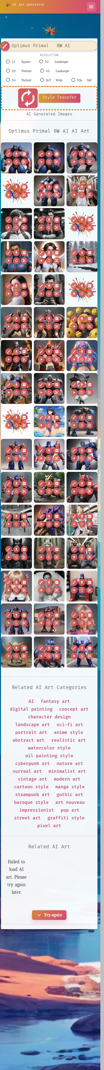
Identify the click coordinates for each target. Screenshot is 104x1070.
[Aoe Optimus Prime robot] (49, 652)
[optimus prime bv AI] (82, 586)
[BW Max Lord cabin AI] (82, 256)
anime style (68, 732)
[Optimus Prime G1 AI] (49, 454)
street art (27, 818)
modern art (67, 779)
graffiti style (66, 818)
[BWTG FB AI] (16, 289)
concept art (74, 709)
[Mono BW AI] (82, 388)
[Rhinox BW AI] (82, 487)
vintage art (32, 779)
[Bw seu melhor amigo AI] (49, 289)
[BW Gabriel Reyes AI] (16, 256)
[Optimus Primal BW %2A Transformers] (16, 190)
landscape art (32, 725)
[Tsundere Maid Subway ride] (82, 190)
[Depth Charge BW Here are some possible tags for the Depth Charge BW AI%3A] (82, 289)
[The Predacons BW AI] (49, 520)
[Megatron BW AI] (49, 388)
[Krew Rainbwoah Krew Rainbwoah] (82, 355)
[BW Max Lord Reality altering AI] (49, 256)
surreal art (27, 771)
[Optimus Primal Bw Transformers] (49, 190)
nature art (70, 763)
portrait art (31, 732)
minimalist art (67, 771)
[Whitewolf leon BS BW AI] (49, 553)
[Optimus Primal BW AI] (16, 157)
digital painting (31, 709)
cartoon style (31, 787)
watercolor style (49, 748)
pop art (70, 810)
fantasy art (55, 701)
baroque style (31, 802)
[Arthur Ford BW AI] (16, 223)
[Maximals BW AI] (16, 388)
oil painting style (49, 756)
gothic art (70, 795)
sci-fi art (70, 725)
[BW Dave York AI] (49, 223)
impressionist (36, 810)
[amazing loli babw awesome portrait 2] (16, 586)
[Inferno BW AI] (16, 355)
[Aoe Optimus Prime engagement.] (82, 652)
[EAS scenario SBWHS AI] (82, 322)
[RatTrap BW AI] (49, 487)
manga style (70, 787)
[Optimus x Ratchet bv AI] (16, 487)
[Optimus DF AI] (82, 421)
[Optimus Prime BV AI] (16, 454)
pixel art (49, 826)
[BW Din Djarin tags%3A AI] (82, 223)
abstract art (29, 740)
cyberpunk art (32, 763)
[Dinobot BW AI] (16, 322)
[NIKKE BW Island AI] (49, 421)
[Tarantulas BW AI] (16, 520)
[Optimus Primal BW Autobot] (82, 157)
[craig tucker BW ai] (49, 586)
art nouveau (70, 802)
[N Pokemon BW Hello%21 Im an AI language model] (16, 421)
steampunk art (32, 795)
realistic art (68, 740)
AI (31, 701)
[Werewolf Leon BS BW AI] (16, 553)
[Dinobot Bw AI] (49, 322)
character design (49, 717)
